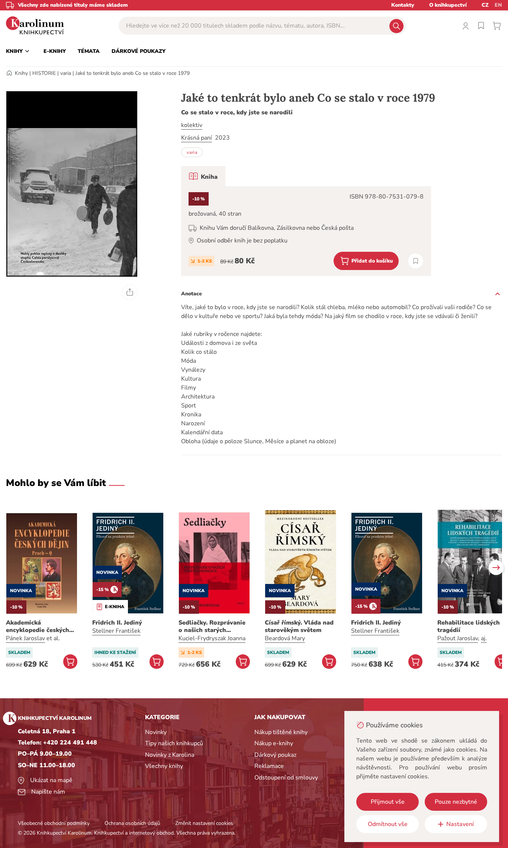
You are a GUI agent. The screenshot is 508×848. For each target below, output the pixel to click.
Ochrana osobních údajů (132, 823)
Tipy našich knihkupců (174, 743)
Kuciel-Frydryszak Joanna (212, 638)
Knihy (21, 73)
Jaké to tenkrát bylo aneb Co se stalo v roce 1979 (132, 73)
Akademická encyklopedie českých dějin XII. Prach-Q (37, 626)
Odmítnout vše (388, 824)
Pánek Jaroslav (25, 638)
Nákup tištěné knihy (281, 732)
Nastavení (460, 824)
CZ (485, 5)
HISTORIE (44, 73)
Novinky (156, 732)
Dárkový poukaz (275, 755)
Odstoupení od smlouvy (286, 778)
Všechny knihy (164, 766)
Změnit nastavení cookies (204, 823)
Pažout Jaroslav (457, 638)
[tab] (203, 176)
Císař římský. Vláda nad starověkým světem (299, 626)
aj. (484, 638)
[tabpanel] (306, 231)
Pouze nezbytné (456, 802)
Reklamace (269, 766)
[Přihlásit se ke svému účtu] (465, 25)
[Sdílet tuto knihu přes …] (130, 292)
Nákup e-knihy (273, 743)
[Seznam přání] (481, 25)
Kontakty (402, 5)
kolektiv (191, 125)
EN (498, 5)
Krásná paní (196, 138)
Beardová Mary (285, 638)
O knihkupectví (448, 5)
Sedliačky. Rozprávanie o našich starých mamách (212, 626)
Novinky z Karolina (169, 755)
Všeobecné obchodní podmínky (54, 823)
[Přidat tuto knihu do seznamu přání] (416, 261)
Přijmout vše (388, 802)
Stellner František (116, 631)
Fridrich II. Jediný (117, 622)
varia (65, 73)
